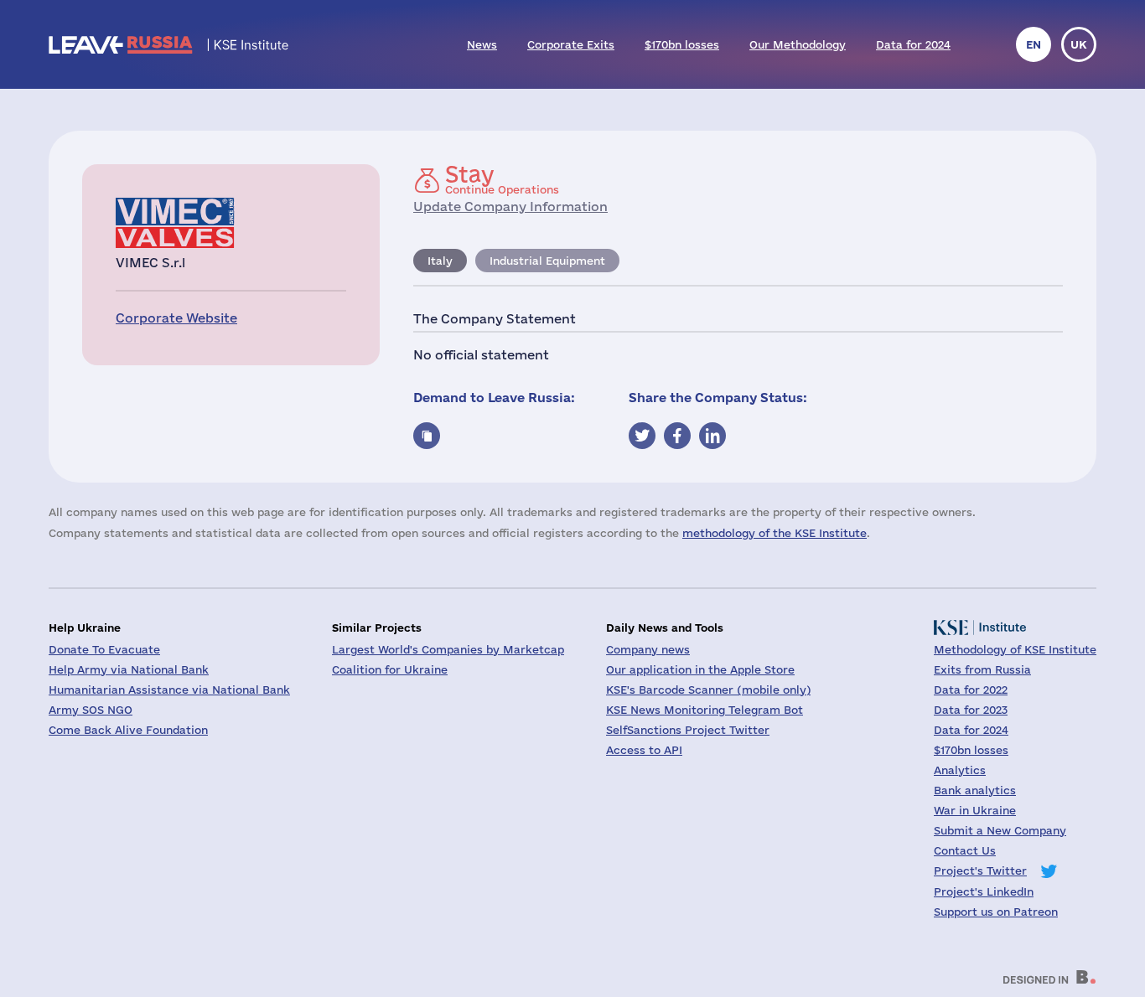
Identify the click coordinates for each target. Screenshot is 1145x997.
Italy (440, 260)
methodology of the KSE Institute (774, 533)
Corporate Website (176, 318)
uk (1078, 44)
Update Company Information (510, 206)
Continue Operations (502, 179)
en (1033, 44)
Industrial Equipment (547, 260)
